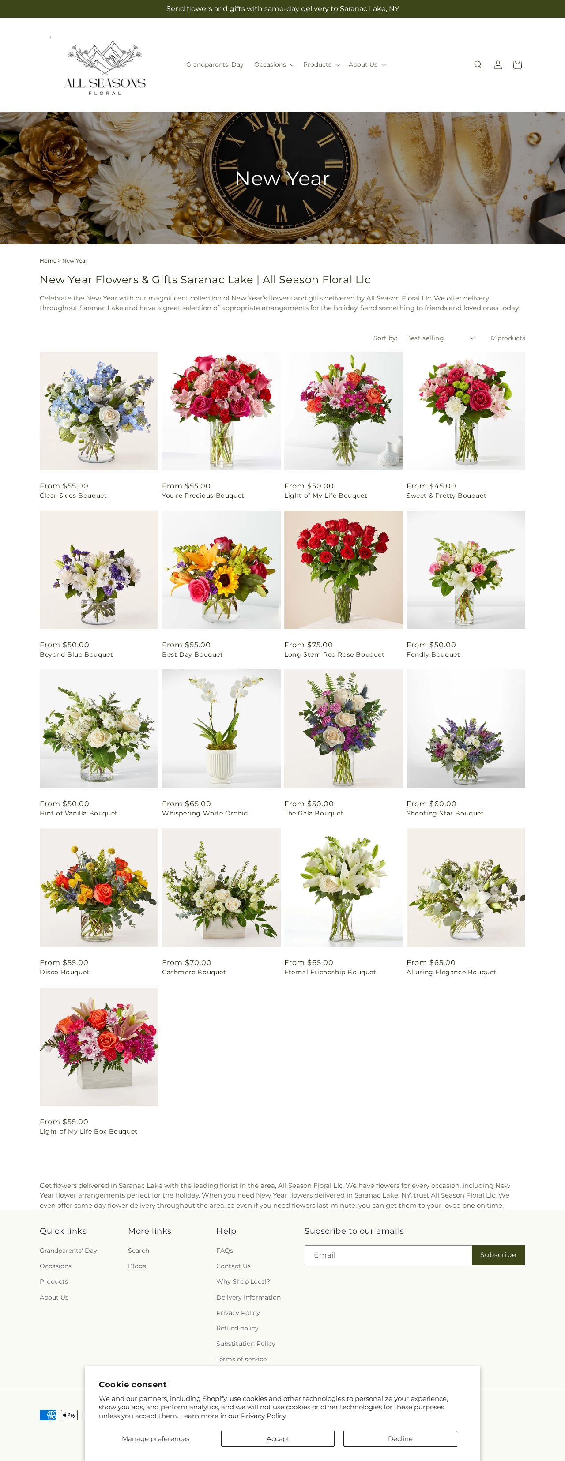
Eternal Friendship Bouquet (330, 972)
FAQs (224, 1251)
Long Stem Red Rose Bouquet (334, 654)
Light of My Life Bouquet (325, 496)
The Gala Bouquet (314, 813)
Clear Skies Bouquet (73, 496)
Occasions (56, 1266)
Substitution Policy (245, 1344)
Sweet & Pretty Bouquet (446, 496)
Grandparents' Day (68, 1251)
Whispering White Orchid (205, 813)
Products (54, 1282)
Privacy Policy (263, 1416)
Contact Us (233, 1266)
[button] (273, 64)
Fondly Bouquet (433, 654)
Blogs (137, 1266)
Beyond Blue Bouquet (76, 654)
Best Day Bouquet (192, 654)
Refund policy (237, 1329)
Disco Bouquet (65, 972)
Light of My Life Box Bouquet (89, 1131)
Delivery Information (248, 1297)
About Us (54, 1297)
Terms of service (241, 1359)
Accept (278, 1439)
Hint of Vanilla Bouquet (79, 813)
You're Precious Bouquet (203, 496)
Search (138, 1251)
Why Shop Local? (243, 1282)
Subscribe (498, 1255)
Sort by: (385, 338)
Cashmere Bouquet (194, 972)
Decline (400, 1439)
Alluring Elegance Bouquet (452, 972)
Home (48, 260)
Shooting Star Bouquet (445, 813)
